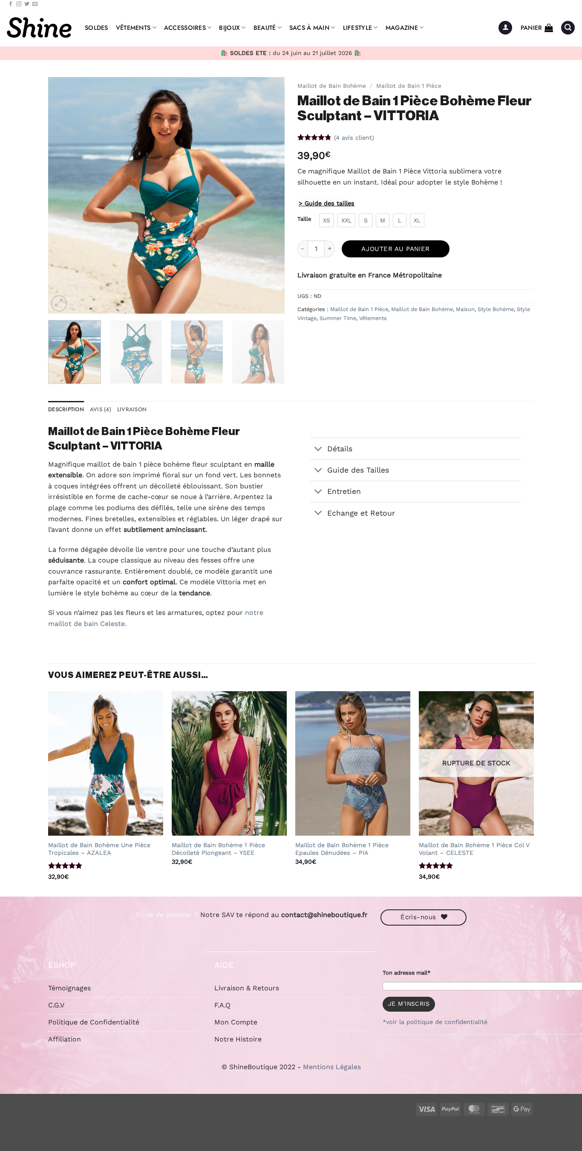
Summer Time (338, 318)
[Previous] (63, 195)
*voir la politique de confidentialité (435, 1021)
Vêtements (133, 27)
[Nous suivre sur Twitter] (26, 4)
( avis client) (354, 137)
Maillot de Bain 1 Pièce (408, 85)
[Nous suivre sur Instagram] (18, 4)
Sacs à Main (309, 27)
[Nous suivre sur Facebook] (10, 4)
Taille (304, 219)
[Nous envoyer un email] (34, 4)
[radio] (327, 220)
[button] (505, 28)
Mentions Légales (332, 1067)
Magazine (402, 27)
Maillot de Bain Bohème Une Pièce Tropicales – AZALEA (99, 849)
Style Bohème (496, 309)
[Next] (269, 195)
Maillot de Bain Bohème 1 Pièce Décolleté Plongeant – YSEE (218, 849)
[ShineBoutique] (39, 27)
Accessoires (185, 27)
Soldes (96, 27)
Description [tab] (66, 409)
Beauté (265, 27)
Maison (465, 309)
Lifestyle (357, 27)
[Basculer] (318, 449)
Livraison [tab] (132, 409)
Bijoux (229, 27)
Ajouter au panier (395, 249)
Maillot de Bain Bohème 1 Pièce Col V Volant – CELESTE (474, 849)
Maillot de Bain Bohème (331, 85)
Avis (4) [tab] (100, 409)
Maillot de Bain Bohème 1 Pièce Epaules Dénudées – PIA (342, 849)
